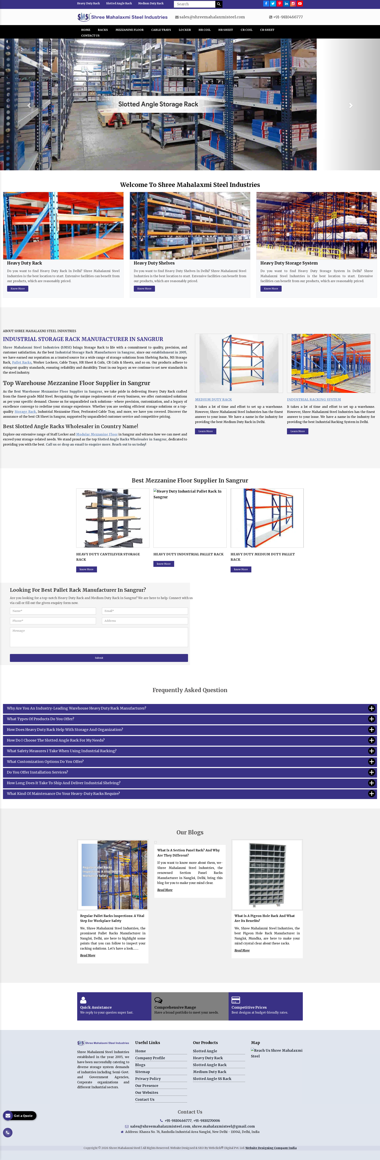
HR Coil (205, 30)
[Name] (218, 4)
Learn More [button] (206, 431)
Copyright (91, 1148)
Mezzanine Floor (129, 30)
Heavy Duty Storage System (289, 263)
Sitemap (142, 1072)
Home (85, 30)
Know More (18, 288)
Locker (185, 30)
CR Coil (246, 30)
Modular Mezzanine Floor (97, 434)
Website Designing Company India (271, 1148)
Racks (103, 30)
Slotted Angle (205, 1051)
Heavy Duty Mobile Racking (258, 554)
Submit (99, 657)
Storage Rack (25, 412)
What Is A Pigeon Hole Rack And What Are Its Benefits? (265, 918)
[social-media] (266, 3)
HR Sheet (225, 30)
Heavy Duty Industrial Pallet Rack (111, 554)
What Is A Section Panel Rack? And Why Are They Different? (188, 852)
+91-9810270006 (206, 1121)
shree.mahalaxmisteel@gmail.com (223, 1126)
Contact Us (90, 35)
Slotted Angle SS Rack (212, 1079)
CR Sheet (267, 30)
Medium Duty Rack (150, 3)
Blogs (140, 1065)
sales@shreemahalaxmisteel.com (212, 17)
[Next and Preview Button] (28, 104)
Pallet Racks (21, 362)
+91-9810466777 (288, 17)
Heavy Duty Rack (88, 3)
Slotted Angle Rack (119, 3)
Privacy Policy (148, 1079)
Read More (87, 955)
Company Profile (150, 1058)
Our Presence (146, 1086)
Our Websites (146, 1092)
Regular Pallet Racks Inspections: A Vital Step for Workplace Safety (112, 918)
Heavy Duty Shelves (154, 263)
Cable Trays (161, 30)
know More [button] (86, 563)
